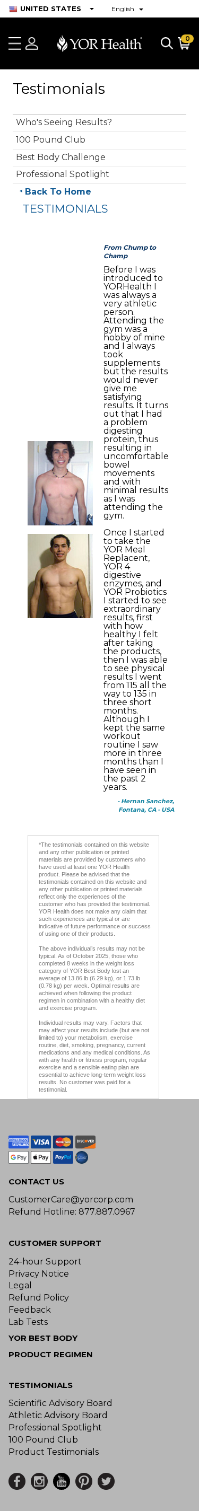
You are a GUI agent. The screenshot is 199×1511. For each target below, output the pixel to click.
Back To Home (58, 192)
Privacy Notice (38, 1274)
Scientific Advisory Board (60, 1403)
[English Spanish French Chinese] (127, 8)
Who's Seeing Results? (64, 122)
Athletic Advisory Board (58, 1415)
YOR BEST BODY (42, 1338)
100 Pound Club (50, 140)
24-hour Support (45, 1262)
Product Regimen (50, 1354)
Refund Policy (38, 1298)
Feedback (29, 1310)
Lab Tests (28, 1322)
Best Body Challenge (61, 157)
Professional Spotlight (62, 174)
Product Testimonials (53, 1452)
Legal (20, 1285)
